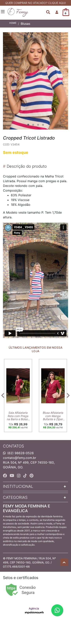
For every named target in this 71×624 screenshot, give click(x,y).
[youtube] (12, 475)
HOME (12, 22)
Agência (34, 608)
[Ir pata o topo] (64, 562)
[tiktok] (25, 475)
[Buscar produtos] (48, 12)
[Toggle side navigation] (3, 12)
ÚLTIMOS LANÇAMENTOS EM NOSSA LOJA (36, 349)
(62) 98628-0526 (20, 453)
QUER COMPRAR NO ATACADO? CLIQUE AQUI (35, 3)
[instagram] (19, 475)
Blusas (25, 24)
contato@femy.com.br (19, 458)
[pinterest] (31, 475)
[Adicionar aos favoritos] (11, 362)
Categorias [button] (15, 497)
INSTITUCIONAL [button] (18, 486)
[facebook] (5, 475)
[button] (57, 12)
